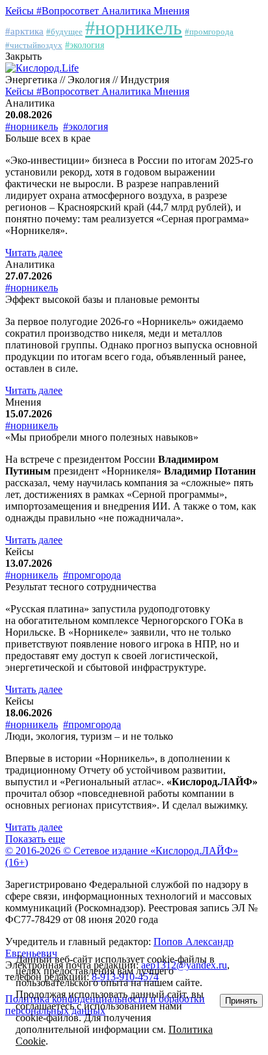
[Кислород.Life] (42, 67)
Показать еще (35, 838)
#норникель (133, 27)
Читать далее (33, 252)
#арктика (24, 31)
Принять (241, 1001)
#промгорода (209, 31)
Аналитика (127, 10)
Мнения (171, 10)
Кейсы (20, 10)
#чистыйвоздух (33, 45)
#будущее (64, 31)
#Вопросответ (68, 10)
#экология (84, 45)
